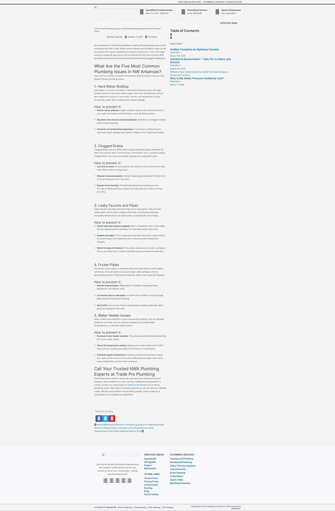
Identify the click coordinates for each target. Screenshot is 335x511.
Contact (180, 23)
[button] (204, 34)
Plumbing (208, 2)
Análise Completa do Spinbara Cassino (194, 49)
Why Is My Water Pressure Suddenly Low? (197, 78)
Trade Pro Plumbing (136, 385)
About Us (166, 23)
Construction (234, 2)
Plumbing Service (197, 10)
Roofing (219, 2)
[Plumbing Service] (183, 12)
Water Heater (150, 23)
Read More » (176, 52)
